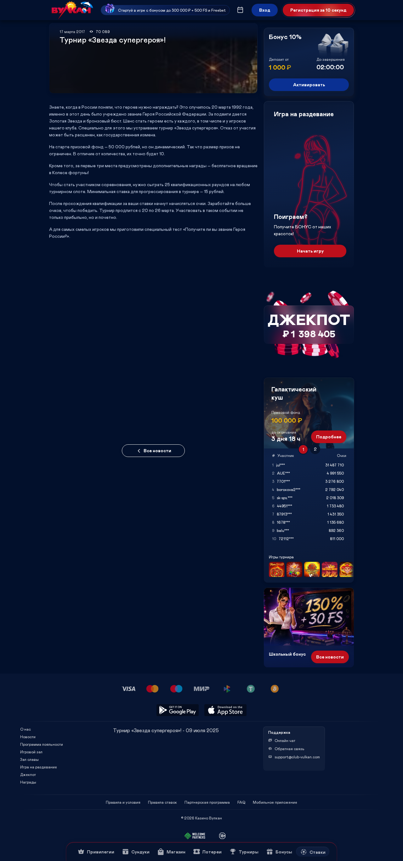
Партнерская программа (207, 802)
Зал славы (29, 759)
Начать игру (310, 251)
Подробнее (328, 437)
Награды (28, 781)
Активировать (309, 85)
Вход (264, 10)
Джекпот (28, 774)
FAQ (241, 802)
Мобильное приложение (275, 802)
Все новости (157, 450)
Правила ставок (162, 802)
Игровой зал (31, 751)
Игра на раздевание (38, 766)
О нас (25, 729)
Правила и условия (123, 802)
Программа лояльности (41, 744)
